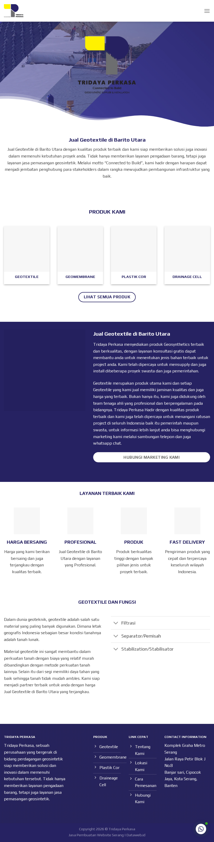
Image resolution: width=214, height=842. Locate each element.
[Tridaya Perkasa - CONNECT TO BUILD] (13, 10)
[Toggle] (116, 623)
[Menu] (207, 10)
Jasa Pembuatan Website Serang (96, 835)
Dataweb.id (136, 835)
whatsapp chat (107, 443)
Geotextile (102, 389)
